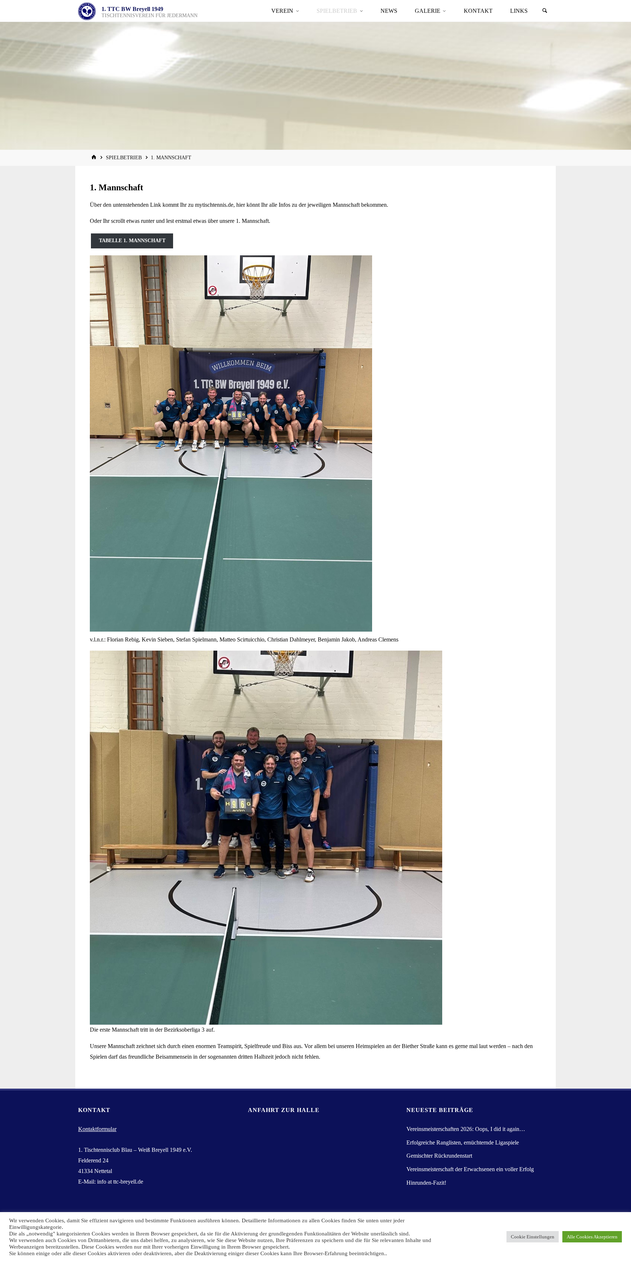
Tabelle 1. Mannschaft (132, 240)
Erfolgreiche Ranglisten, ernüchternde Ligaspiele (462, 1142)
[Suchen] (545, 11)
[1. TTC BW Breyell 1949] (87, 11)
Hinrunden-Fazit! (426, 1183)
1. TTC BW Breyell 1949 (132, 9)
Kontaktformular (97, 1129)
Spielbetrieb (124, 157)
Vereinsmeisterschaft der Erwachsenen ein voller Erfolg (470, 1169)
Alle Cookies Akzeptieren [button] (592, 1236)
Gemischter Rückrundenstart (439, 1156)
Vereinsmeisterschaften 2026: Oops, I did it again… (465, 1129)
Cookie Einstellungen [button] (532, 1236)
